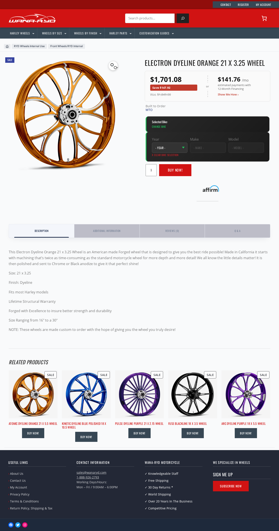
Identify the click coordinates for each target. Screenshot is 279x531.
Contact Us (18, 480)
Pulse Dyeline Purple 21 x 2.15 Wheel (139, 423)
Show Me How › (228, 94)
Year (155, 139)
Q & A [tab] (237, 231)
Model (233, 139)
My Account (18, 487)
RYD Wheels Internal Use (29, 46)
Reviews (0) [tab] (172, 231)
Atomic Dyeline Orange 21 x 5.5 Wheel (33, 423)
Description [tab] (41, 231)
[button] (113, 65)
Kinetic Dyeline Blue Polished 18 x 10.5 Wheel (84, 425)
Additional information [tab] (107, 231)
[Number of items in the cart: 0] (264, 18)
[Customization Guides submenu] (173, 33)
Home (7, 46)
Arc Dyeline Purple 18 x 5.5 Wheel (243, 423)
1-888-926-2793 (88, 477)
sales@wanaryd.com (91, 472)
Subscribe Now (231, 486)
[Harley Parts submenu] (130, 33)
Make (194, 139)
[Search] (183, 18)
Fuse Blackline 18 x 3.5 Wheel (187, 423)
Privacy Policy (19, 494)
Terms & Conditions (24, 501)
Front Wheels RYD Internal (66, 46)
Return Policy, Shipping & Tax (31, 508)
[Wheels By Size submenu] (65, 33)
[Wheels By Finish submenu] (100, 33)
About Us (16, 473)
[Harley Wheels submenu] (33, 33)
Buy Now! (175, 170)
